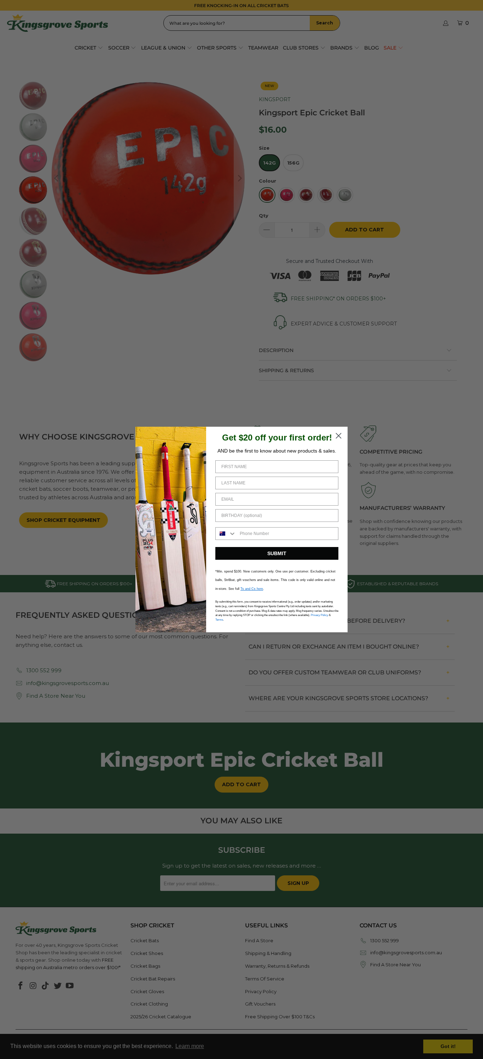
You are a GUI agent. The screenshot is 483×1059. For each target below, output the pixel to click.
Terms (219, 619)
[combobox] (226, 534)
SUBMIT (276, 553)
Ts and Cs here (251, 589)
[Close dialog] (338, 436)
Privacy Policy (319, 615)
